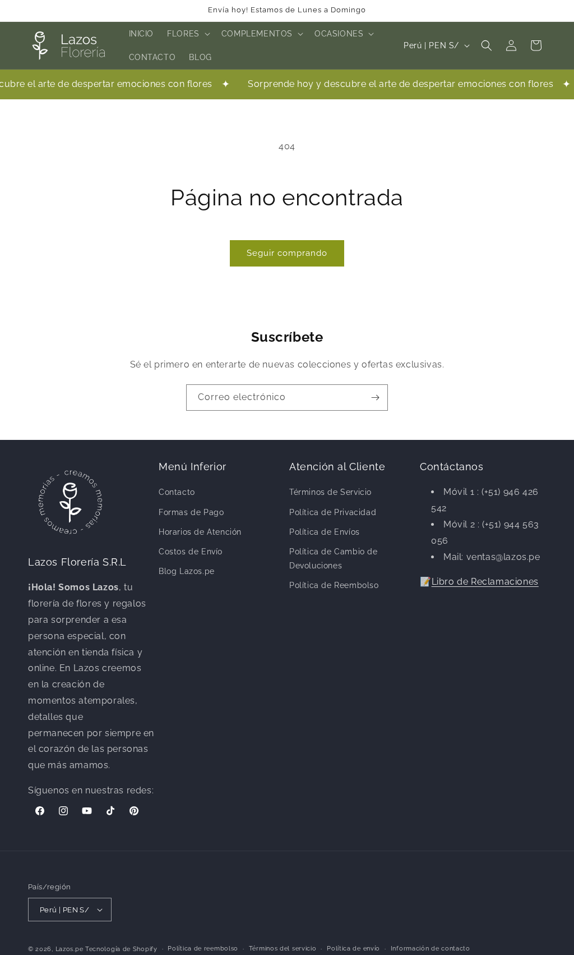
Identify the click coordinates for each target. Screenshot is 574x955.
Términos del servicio (283, 948)
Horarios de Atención (200, 531)
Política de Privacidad (332, 512)
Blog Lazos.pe (187, 571)
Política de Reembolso (334, 585)
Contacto (177, 492)
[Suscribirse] (375, 397)
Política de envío (353, 948)
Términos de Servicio (330, 492)
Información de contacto (430, 948)
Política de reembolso (203, 948)
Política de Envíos (324, 531)
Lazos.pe (69, 949)
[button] (187, 33)
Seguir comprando (287, 253)
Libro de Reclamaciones (485, 581)
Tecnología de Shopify (121, 949)
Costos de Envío (191, 551)
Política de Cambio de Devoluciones (333, 558)
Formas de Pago (191, 512)
